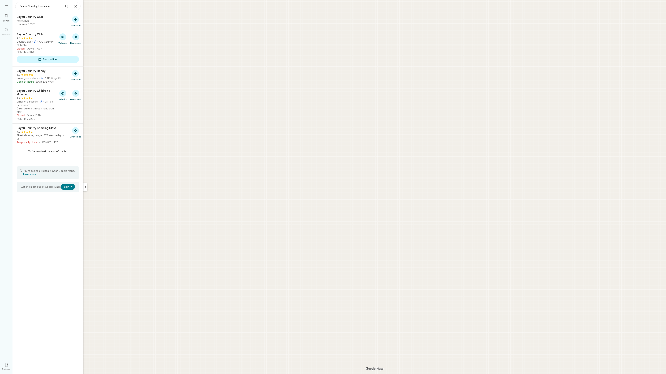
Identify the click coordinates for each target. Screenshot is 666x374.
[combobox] (41, 6)
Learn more (29, 174)
